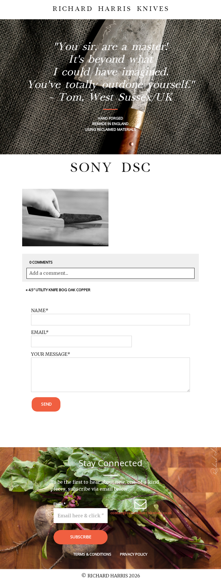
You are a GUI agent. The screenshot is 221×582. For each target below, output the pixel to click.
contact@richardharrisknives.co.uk (141, 513)
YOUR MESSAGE (49, 354)
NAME (38, 310)
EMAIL (38, 332)
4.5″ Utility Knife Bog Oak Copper (59, 289)
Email (59, 503)
